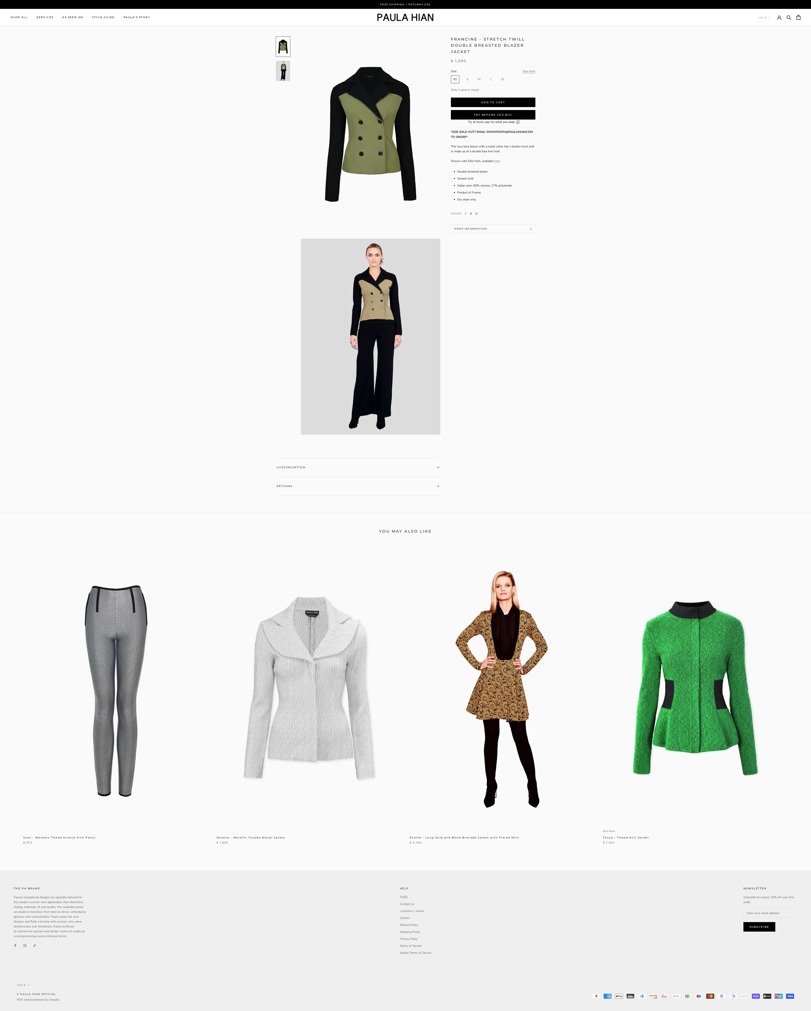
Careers (405, 918)
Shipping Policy (410, 932)
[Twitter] (471, 213)
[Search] (789, 17)
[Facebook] (465, 213)
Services (45, 17)
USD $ (762, 17)
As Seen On (72, 17)
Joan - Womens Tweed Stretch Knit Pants (59, 837)
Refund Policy (409, 925)
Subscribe (759, 926)
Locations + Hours (412, 911)
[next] (798, 697)
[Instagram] (24, 945)
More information (470, 228)
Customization (291, 467)
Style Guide (103, 17)
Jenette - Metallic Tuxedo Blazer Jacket (250, 837)
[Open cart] (798, 17)
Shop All (19, 17)
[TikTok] (34, 945)
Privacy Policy (409, 939)
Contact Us (407, 904)
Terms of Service (411, 946)
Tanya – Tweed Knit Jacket (626, 837)
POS (20, 1000)
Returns (285, 486)
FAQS (404, 897)
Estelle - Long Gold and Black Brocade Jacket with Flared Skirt (465, 837)
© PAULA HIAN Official (36, 994)
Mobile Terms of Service (415, 953)
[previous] (13, 697)
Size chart (529, 71)
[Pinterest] (476, 213)
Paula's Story (137, 17)
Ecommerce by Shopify (45, 1000)
